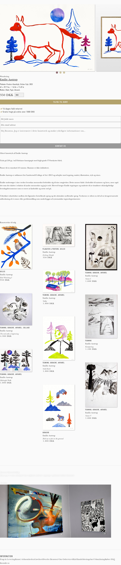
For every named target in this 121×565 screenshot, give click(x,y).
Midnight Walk (5, 380)
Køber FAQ (110, 559)
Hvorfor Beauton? (50, 559)
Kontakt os (4, 563)
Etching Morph (48, 255)
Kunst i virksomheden (24, 559)
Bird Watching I (6, 278)
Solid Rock (46, 369)
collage (26, 328)
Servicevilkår (70, 559)
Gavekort (38, 559)
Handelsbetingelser (85, 559)
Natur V (88, 416)
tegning (88, 273)
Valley (45, 301)
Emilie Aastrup (8, 79)
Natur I (88, 279)
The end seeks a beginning (9, 334)
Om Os (62, 559)
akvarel (104, 273)
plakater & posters (51, 249)
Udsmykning (99, 559)
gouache (96, 273)
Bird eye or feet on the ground (53, 439)
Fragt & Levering (7, 559)
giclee (2, 271)
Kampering (89, 347)
